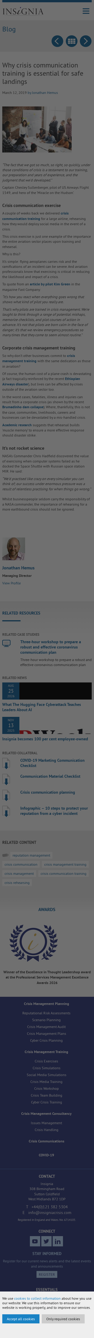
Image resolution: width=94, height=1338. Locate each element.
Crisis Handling (46, 1129)
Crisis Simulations (46, 1068)
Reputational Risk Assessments (46, 1013)
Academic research (17, 425)
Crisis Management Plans (46, 1033)
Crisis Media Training (46, 1081)
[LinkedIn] (58, 1241)
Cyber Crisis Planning (46, 1040)
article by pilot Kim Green (50, 284)
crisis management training (65, 864)
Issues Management (46, 1123)
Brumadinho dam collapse (23, 407)
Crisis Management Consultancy (46, 1113)
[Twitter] (46, 1241)
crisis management (19, 873)
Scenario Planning (46, 1020)
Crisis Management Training (46, 1051)
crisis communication (21, 864)
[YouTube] (35, 1241)
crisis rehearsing (17, 882)
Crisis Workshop (46, 1088)
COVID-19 (46, 1155)
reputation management (31, 855)
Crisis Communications (46, 1141)
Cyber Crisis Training (46, 1102)
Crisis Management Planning (46, 1003)
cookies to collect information (37, 1298)
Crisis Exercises (46, 1061)
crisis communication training (63, 873)
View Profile (11, 583)
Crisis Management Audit (46, 1026)
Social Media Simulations (46, 1074)
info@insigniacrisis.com (49, 1212)
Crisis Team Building (46, 1095)
